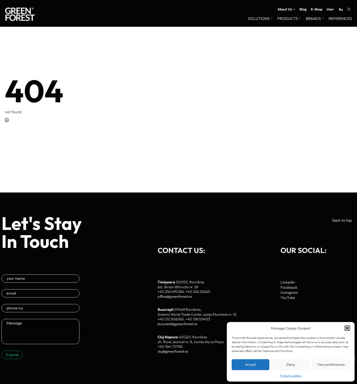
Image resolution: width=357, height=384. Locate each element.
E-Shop (316, 9)
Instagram (289, 292)
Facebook (289, 287)
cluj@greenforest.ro (173, 351)
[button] (347, 328)
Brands (313, 19)
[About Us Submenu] (293, 9)
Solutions (259, 19)
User (330, 9)
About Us (285, 9)
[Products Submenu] (299, 19)
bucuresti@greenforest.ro (177, 324)
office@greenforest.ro (175, 296)
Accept (250, 364)
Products (287, 19)
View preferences (331, 364)
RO (341, 9)
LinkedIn (287, 282)
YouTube (287, 297)
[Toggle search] (349, 9)
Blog (302, 9)
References (340, 19)
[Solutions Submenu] (271, 19)
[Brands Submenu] (322, 19)
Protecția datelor (291, 375)
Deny (291, 364)
